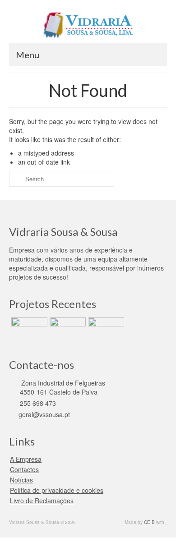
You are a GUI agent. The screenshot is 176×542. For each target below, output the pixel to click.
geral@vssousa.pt (43, 414)
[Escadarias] (105, 328)
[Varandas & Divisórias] (66, 328)
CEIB (149, 522)
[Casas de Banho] (28, 328)
